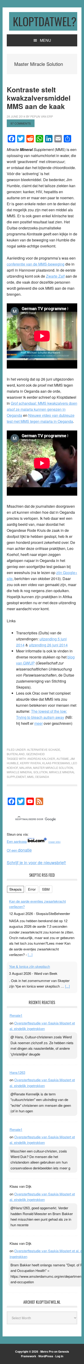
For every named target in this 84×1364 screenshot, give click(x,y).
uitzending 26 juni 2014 (48, 645)
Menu (45, 40)
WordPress (45, 1356)
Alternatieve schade (43, 749)
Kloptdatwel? (45, 21)
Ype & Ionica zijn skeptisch (29, 966)
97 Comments (20, 123)
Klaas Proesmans (56, 763)
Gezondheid (35, 754)
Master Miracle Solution (53, 768)
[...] (30, 954)
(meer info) (54, 842)
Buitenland (16, 754)
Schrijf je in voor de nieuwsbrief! (36, 862)
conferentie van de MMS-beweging (35, 264)
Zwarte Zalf (55, 276)
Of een (19, 850)
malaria (25, 768)
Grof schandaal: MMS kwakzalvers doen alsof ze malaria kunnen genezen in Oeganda (42, 409)
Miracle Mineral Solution (27, 772)
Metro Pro (46, 1351)
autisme (62, 759)
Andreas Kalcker (41, 759)
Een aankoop (17, 841)
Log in (59, 1356)
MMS (30, 777)
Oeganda (42, 777)
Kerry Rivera (30, 763)
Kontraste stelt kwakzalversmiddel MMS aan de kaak (38, 97)
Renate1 (16, 1015)
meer (38, 723)
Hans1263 (17, 1072)
